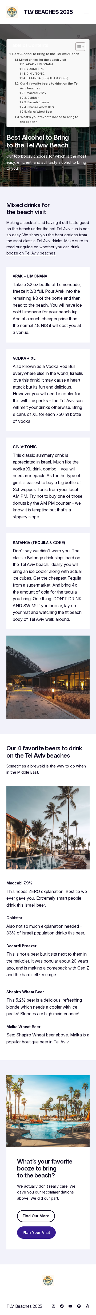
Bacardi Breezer (38, 102)
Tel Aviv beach (33, 168)
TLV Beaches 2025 (48, 12)
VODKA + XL (35, 68)
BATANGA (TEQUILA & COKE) (47, 78)
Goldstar (33, 97)
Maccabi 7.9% (36, 92)
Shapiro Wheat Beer (40, 107)
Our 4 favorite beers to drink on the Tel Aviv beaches (49, 86)
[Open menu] (86, 12)
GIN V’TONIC (36, 73)
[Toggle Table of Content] (77, 46)
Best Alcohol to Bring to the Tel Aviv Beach (45, 54)
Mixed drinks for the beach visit (42, 60)
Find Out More (36, 1216)
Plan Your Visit (36, 1232)
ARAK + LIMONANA (39, 64)
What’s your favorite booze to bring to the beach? (49, 119)
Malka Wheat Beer (39, 111)
